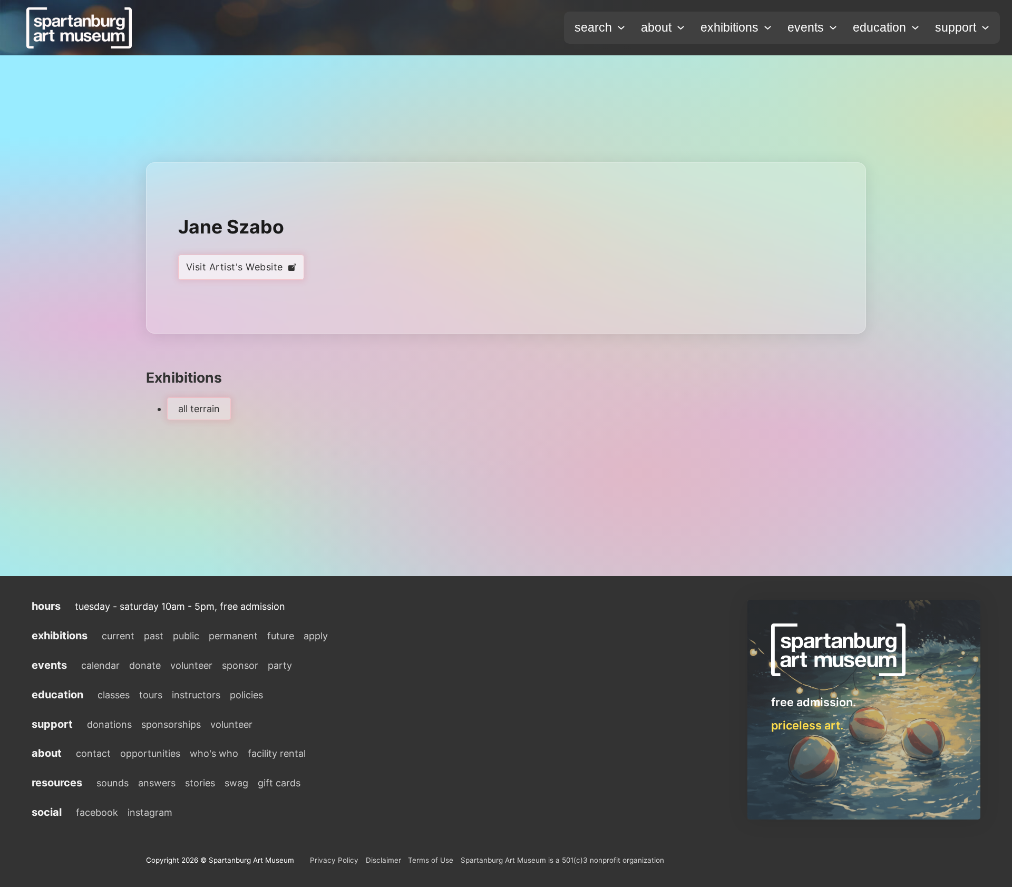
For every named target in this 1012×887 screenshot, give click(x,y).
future (280, 635)
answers (157, 782)
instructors (196, 694)
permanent (233, 635)
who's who (214, 753)
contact (93, 753)
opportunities (150, 753)
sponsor (240, 665)
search (593, 27)
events (805, 27)
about (656, 27)
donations (109, 724)
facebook (97, 812)
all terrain (199, 408)
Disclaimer (383, 860)
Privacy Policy (334, 860)
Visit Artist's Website (234, 266)
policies (246, 694)
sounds (112, 782)
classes (114, 694)
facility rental (277, 753)
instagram (150, 812)
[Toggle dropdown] (621, 28)
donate (145, 665)
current (118, 635)
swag (236, 782)
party (280, 665)
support (955, 27)
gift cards (279, 782)
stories (200, 782)
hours (46, 606)
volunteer (191, 665)
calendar (100, 665)
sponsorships (171, 724)
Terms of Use (430, 860)
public (186, 635)
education (879, 27)
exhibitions (729, 27)
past (153, 635)
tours (150, 694)
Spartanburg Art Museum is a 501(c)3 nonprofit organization (562, 860)
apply (316, 635)
